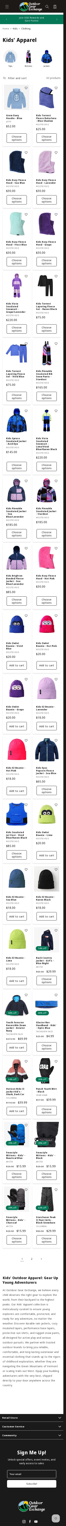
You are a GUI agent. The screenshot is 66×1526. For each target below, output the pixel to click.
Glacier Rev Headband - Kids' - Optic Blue (46, 1025)
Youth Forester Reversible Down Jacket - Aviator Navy (16, 1026)
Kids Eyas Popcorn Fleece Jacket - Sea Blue (46, 771)
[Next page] (41, 1259)
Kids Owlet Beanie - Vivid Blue (14, 646)
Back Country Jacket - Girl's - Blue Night (45, 961)
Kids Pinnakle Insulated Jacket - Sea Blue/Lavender (16, 512)
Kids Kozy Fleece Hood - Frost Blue (16, 243)
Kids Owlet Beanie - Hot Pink (46, 644)
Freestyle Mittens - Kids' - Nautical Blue (15, 1155)
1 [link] (22, 1258)
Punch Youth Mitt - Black (46, 1090)
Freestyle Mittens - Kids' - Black (45, 1155)
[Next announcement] (57, 19)
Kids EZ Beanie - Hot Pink (15, 769)
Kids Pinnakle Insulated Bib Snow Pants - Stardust (44, 375)
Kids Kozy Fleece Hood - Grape (46, 243)
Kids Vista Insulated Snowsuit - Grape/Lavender (15, 307)
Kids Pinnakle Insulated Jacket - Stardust (46, 511)
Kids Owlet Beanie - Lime (44, 833)
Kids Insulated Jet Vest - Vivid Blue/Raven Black (16, 835)
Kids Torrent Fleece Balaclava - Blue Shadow (46, 118)
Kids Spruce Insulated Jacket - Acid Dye (16, 441)
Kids (15, 28)
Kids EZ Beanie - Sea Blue (15, 898)
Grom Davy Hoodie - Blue (14, 117)
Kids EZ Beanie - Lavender (45, 708)
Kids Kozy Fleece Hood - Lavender (46, 181)
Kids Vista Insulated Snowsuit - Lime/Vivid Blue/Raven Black (46, 444)
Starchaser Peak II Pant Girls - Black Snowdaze (46, 1220)
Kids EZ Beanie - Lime (15, 959)
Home (6, 28)
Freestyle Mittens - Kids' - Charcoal (15, 1220)
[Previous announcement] (6, 19)
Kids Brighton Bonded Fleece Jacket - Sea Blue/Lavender (15, 579)
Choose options (17, 138)
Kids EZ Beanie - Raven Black (45, 898)
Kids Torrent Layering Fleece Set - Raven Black (46, 306)
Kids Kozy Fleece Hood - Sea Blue (16, 181)
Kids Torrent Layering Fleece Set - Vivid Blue (15, 374)
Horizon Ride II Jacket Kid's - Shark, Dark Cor (15, 1092)
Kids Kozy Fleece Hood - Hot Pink (46, 577)
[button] (7, 7)
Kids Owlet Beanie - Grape (15, 708)
